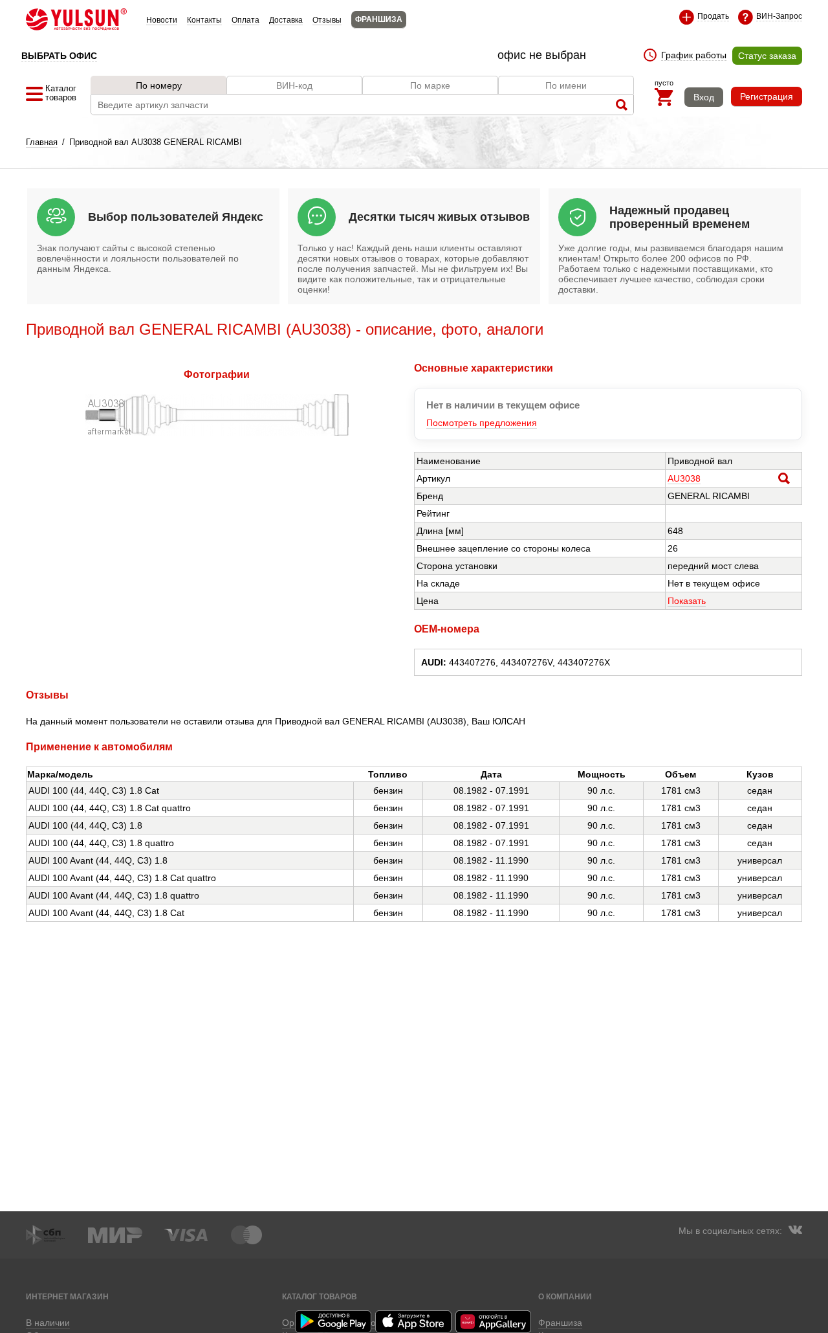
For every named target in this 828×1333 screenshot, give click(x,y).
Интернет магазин (67, 1296)
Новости (161, 20)
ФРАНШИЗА (378, 19)
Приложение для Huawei (494, 1321)
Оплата (245, 20)
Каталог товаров (319, 1296)
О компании (565, 1296)
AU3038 (684, 478)
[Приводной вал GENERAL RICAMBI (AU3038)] (217, 432)
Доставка (286, 20)
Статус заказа (767, 55)
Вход (703, 97)
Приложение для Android (334, 1321)
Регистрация (766, 96)
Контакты (204, 20)
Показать (687, 601)
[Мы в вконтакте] (795, 1231)
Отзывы (327, 20)
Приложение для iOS (414, 1321)
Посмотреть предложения (481, 423)
